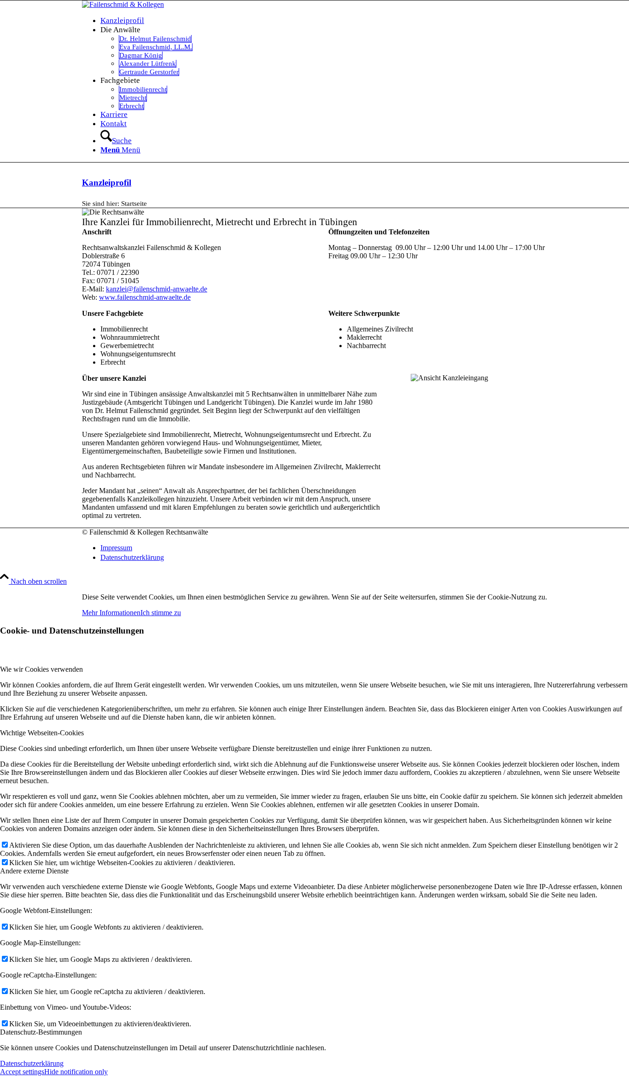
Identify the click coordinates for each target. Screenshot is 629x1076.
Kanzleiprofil (106, 182)
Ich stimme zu (160, 613)
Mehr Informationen (111, 613)
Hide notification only (76, 1072)
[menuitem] (323, 20)
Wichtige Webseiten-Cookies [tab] (42, 733)
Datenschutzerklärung (32, 1063)
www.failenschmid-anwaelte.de (145, 297)
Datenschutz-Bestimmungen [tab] (41, 1032)
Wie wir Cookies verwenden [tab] (41, 669)
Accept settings (22, 1072)
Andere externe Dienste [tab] (34, 871)
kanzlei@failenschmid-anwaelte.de (156, 289)
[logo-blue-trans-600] (123, 4)
